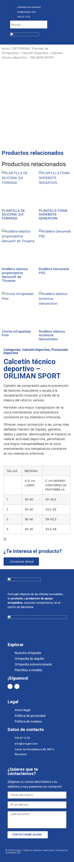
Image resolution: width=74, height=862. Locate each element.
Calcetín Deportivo (35, 53)
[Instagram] (16, 686)
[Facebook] (10, 686)
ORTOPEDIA (20, 48)
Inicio (5, 48)
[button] (61, 37)
